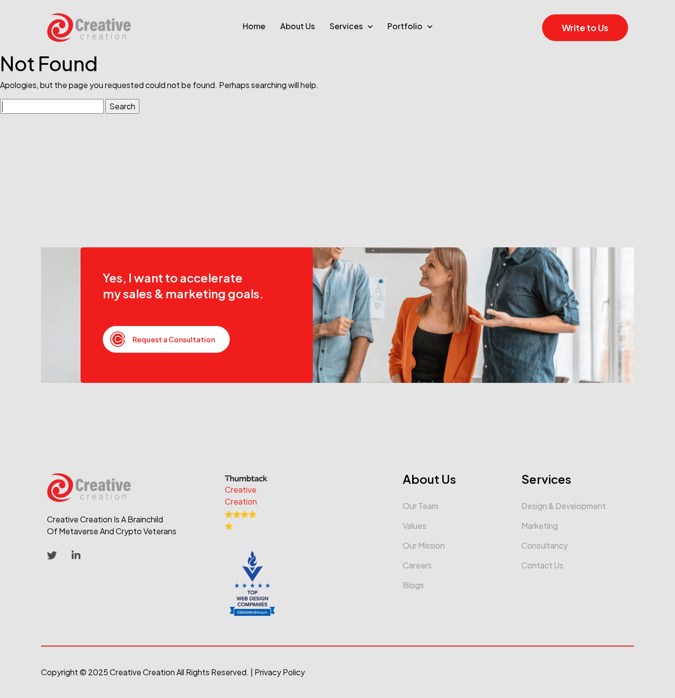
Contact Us (542, 565)
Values (414, 525)
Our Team (420, 506)
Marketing (539, 525)
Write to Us (585, 27)
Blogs (413, 585)
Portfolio (404, 26)
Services (346, 26)
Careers (417, 565)
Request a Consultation (173, 339)
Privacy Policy (279, 672)
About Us (297, 26)
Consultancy (544, 545)
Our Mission (424, 545)
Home (254, 26)
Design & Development (563, 506)
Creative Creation (142, 672)
